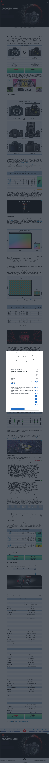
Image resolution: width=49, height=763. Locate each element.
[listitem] (24, 369)
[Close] (41, 353)
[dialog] (24, 381)
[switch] (36, 371)
